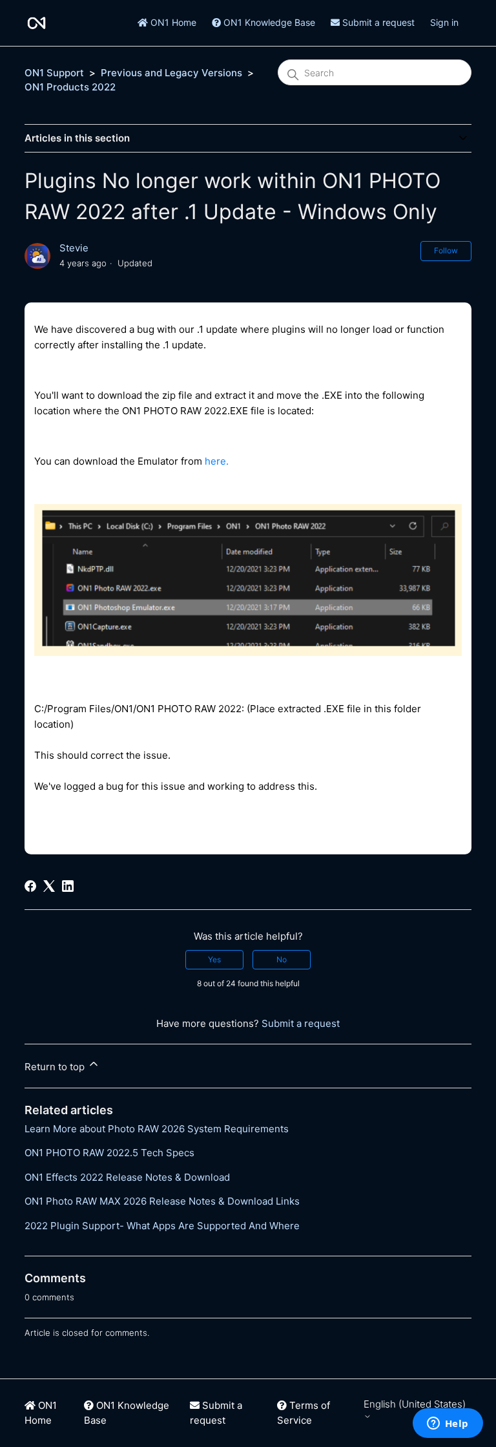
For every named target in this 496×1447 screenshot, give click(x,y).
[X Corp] (49, 886)
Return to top (56, 1067)
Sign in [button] (444, 22)
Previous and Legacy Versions (171, 73)
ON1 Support (54, 73)
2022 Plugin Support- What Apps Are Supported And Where (162, 1226)
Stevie (73, 248)
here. (217, 461)
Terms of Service (303, 1412)
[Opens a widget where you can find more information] (447, 1424)
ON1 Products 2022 (70, 87)
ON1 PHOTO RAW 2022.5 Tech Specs (109, 1152)
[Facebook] (30, 886)
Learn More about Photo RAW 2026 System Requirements (157, 1129)
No (281, 959)
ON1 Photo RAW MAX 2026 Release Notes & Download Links (162, 1201)
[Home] (36, 23)
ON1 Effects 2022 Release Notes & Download (127, 1177)
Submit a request (377, 22)
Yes (214, 959)
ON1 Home (172, 22)
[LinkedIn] (68, 886)
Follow (446, 250)
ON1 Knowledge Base (268, 22)
